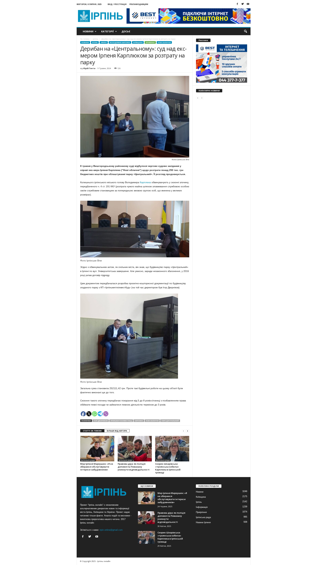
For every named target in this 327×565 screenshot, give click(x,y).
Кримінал (150, 42)
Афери (104, 42)
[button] (245, 31)
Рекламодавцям (138, 4)
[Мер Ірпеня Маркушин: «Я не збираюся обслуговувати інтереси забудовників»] (97, 448)
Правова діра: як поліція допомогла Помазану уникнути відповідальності (134, 466)
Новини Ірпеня (203, 522)
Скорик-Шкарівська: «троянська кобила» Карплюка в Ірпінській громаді (168, 468)
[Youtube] (248, 4)
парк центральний (170, 421)
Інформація (202, 507)
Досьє (126, 31)
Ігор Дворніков (101, 421)
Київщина (138, 42)
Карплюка (146, 182)
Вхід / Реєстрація (117, 4)
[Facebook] (237, 4)
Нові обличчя (164, 42)
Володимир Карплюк (120, 42)
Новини (88, 31)
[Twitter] (243, 4)
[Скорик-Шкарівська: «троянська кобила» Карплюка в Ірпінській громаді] (172, 448)
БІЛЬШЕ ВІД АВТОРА (117, 430)
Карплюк (139, 421)
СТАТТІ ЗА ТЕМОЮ (92, 430)
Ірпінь (95, 42)
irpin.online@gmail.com (111, 530)
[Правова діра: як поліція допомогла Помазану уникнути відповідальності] (135, 448)
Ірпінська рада (88, 460)
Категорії (107, 31)
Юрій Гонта (89, 68)
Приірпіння (201, 512)
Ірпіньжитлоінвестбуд (121, 421)
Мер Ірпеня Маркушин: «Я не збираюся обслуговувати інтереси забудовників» (96, 466)
